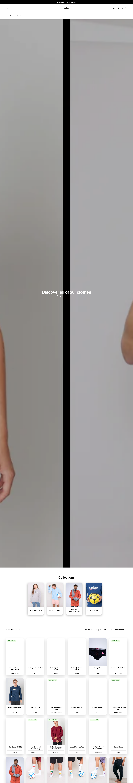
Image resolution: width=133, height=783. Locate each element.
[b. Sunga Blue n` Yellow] (77, 652)
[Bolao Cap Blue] (77, 691)
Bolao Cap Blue (76, 707)
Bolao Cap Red (97, 707)
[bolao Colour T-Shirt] (15, 731)
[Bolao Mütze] (118, 731)
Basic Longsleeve (14, 707)
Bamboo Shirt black (118, 668)
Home (7, 15)
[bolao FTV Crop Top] (77, 731)
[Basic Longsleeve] (15, 691)
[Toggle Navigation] (7, 8)
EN (114, 8)
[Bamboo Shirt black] (118, 652)
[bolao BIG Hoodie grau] (56, 691)
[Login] (122, 8)
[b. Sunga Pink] (98, 652)
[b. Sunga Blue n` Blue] (35, 652)
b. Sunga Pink (98, 668)
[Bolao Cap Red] (98, 691)
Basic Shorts (35, 707)
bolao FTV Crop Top (77, 747)
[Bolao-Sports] (66, 8)
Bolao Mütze (118, 747)
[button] (118, 8)
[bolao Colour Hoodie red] (118, 691)
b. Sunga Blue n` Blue (35, 668)
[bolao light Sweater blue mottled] (98, 731)
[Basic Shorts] (35, 691)
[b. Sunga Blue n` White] (56, 652)
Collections (12, 15)
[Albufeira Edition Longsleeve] (15, 652)
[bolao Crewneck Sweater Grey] (35, 731)
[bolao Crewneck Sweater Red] (56, 731)
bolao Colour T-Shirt (15, 747)
